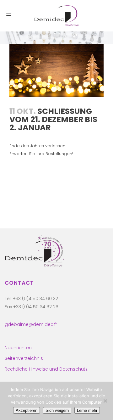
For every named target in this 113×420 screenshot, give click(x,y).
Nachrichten (18, 347)
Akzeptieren (26, 410)
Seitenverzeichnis (24, 358)
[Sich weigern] (105, 401)
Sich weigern (57, 410)
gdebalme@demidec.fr (31, 324)
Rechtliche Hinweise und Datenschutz (46, 369)
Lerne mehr (87, 410)
